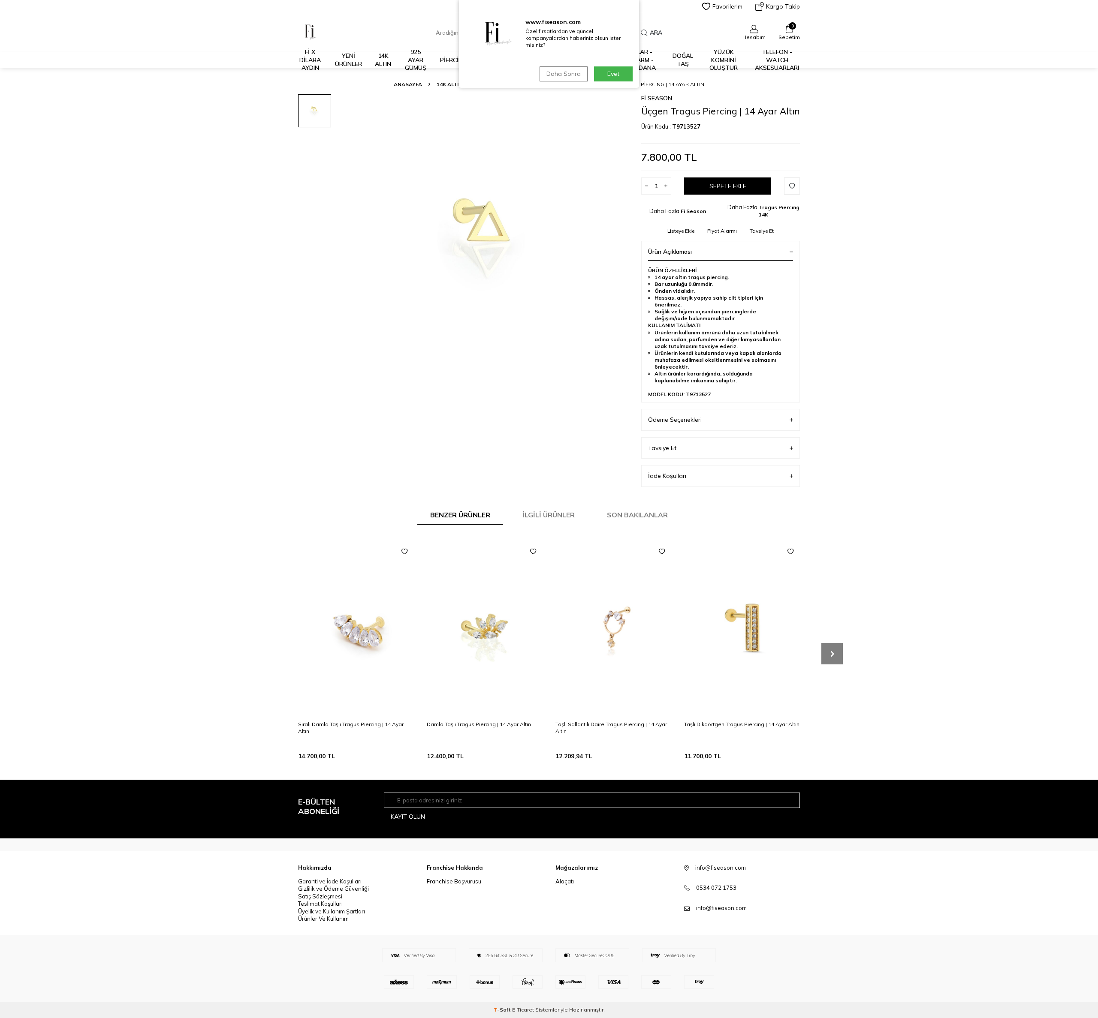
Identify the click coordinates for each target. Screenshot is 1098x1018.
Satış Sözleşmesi (320, 896)
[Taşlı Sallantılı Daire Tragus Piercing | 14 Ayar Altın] (613, 628)
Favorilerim (727, 6)
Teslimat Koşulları (320, 903)
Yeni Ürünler (348, 60)
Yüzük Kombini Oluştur (723, 60)
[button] (832, 653)
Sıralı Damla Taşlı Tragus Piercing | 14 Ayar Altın (351, 727)
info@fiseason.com (721, 907)
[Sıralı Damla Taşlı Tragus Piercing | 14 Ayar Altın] (356, 628)
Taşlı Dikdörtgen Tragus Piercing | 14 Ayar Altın (741, 724)
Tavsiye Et (762, 231)
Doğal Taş (683, 60)
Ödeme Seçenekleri (675, 419)
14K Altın (383, 60)
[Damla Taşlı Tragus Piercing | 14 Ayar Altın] (485, 628)
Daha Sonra (563, 74)
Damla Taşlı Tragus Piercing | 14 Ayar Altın (479, 724)
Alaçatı (564, 881)
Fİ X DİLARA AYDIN (310, 60)
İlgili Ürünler (548, 515)
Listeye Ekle (680, 231)
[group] (484, 237)
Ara (656, 32)
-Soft (503, 1009)
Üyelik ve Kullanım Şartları (331, 911)
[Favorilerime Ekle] (404, 551)
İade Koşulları (667, 476)
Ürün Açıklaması (670, 251)
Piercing (453, 60)
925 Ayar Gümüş (415, 60)
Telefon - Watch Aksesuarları (777, 60)
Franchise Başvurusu (454, 881)
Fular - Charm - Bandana (641, 60)
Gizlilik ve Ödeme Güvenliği (333, 888)
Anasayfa (408, 84)
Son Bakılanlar (637, 515)
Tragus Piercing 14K (779, 211)
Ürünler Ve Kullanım (323, 918)
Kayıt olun (408, 816)
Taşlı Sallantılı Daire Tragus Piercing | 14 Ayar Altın (611, 727)
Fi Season (656, 98)
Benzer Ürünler (460, 515)
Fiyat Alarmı (722, 231)
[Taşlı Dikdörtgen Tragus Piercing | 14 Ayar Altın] (742, 628)
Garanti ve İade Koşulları (330, 881)
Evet (613, 74)
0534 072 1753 (716, 887)
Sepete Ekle (727, 186)
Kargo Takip (783, 6)
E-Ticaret (523, 1009)
